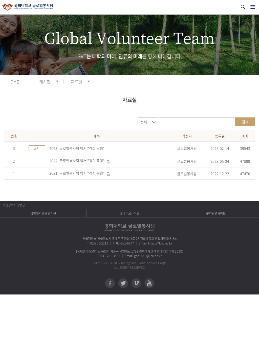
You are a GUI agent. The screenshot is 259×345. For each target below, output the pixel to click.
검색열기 (243, 7)
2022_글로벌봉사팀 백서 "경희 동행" (77, 160)
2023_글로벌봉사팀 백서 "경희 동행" (77, 148)
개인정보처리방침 (14, 205)
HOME (13, 82)
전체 (143, 122)
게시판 (45, 82)
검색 (245, 121)
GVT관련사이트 (216, 213)
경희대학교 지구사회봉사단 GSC (27, 7)
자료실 (76, 82)
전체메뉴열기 (252, 7)
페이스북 (110, 283)
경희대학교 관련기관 (43, 213)
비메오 (136, 283)
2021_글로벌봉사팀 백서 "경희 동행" (77, 173)
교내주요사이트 (129, 213)
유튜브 (149, 283)
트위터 (123, 283)
